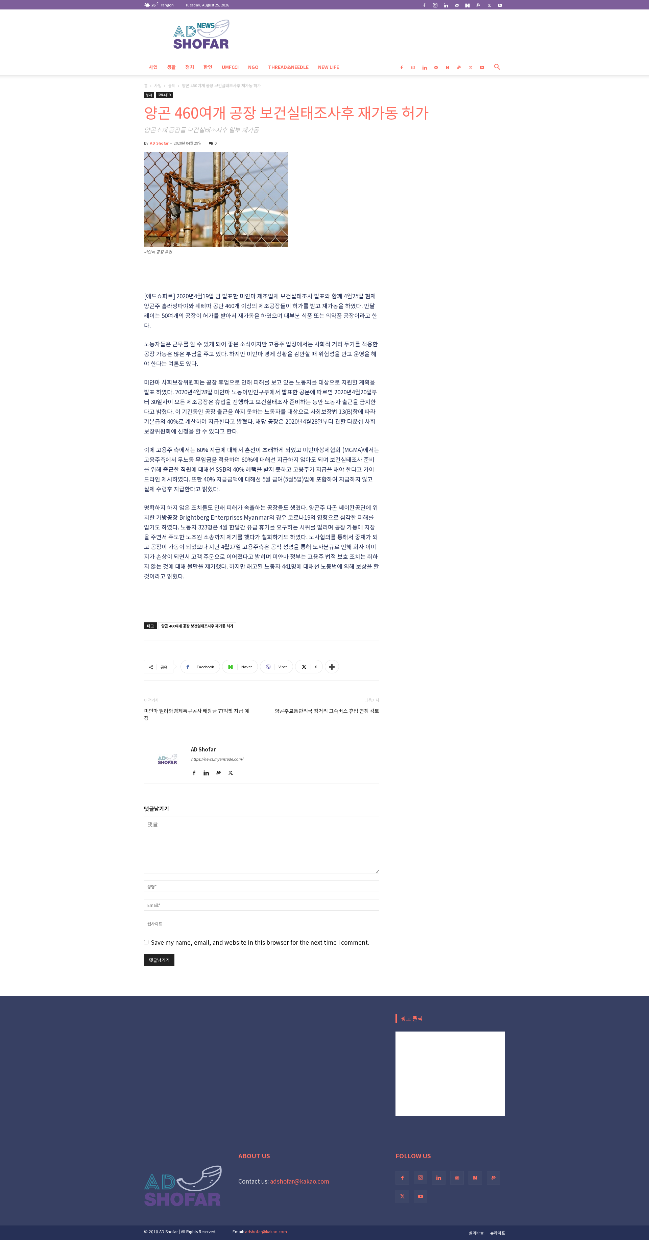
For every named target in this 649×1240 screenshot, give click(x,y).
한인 (207, 67)
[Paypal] (478, 4)
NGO (253, 67)
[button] (497, 67)
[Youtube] (500, 4)
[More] (332, 666)
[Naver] (467, 4)
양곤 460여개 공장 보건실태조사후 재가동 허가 (197, 625)
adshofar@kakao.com (299, 1181)
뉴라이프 (497, 1233)
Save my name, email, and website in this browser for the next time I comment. (260, 942)
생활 (171, 67)
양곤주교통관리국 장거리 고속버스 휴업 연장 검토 (327, 710)
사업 (153, 67)
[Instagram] (435, 4)
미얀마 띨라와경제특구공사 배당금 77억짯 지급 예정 (196, 714)
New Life (328, 67)
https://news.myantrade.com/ (217, 759)
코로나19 (164, 94)
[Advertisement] (262, 274)
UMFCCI (230, 67)
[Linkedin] (446, 4)
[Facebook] (424, 4)
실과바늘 (476, 1233)
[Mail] (457, 4)
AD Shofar (159, 143)
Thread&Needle (288, 67)
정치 (189, 67)
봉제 (171, 85)
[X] (489, 4)
